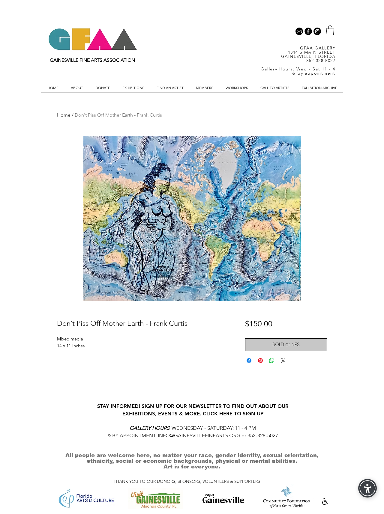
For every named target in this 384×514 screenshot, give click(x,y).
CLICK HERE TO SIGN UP (233, 414)
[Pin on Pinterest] (260, 360)
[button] (330, 30)
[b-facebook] (308, 31)
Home (63, 115)
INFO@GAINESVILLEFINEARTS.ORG (199, 435)
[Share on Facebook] (249, 360)
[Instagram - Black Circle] (317, 31)
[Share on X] (283, 360)
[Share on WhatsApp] (271, 360)
